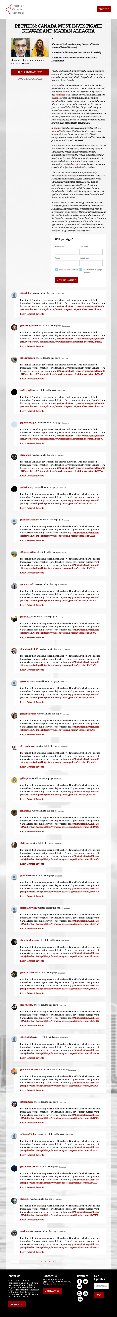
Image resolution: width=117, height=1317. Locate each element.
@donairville (26, 972)
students (76, 164)
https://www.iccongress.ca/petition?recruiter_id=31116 (68, 536)
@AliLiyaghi (26, 390)
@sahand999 (26, 1231)
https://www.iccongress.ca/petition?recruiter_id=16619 (75, 341)
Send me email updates (68, 270)
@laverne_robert (28, 325)
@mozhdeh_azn (28, 940)
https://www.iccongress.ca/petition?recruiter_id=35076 (69, 633)
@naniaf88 (25, 811)
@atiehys (24, 843)
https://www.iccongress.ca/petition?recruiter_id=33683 (72, 1053)
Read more (17, 1304)
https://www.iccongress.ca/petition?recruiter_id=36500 (76, 439)
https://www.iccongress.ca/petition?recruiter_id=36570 (76, 406)
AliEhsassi (94, 824)
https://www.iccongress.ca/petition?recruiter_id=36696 (76, 374)
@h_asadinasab (27, 746)
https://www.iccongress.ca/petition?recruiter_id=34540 (72, 924)
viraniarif (94, 500)
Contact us (52, 1291)
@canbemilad (27, 1166)
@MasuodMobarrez (30, 1134)
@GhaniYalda (26, 1102)
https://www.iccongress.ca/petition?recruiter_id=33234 (72, 1183)
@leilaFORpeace (28, 713)
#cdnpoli (44, 309)
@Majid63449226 (28, 908)
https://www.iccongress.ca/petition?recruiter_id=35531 (68, 568)
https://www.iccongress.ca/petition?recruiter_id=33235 (71, 1150)
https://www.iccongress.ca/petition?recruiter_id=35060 (69, 665)
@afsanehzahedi (28, 519)
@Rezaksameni (27, 358)
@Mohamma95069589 (31, 1069)
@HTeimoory (27, 487)
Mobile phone (85, 258)
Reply (23, 314)
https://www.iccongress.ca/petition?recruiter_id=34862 (69, 794)
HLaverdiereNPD (30, 309)
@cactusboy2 (26, 1005)
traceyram (82, 306)
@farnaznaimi (27, 681)
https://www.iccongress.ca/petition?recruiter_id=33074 (72, 1247)
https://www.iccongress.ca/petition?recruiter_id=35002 (69, 697)
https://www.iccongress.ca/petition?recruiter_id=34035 (72, 1021)
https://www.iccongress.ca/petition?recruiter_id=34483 (72, 956)
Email (57, 258)
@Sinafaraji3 (26, 552)
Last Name (83, 246)
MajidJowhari (28, 827)
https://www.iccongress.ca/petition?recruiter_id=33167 (71, 1215)
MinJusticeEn (65, 306)
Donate (104, 9)
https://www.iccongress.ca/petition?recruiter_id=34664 (72, 859)
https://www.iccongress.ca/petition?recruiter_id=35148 (69, 600)
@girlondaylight (28, 422)
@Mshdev (25, 875)
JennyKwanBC (97, 306)
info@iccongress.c (58, 1284)
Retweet (31, 314)
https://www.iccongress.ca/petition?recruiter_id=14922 (72, 827)
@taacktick (25, 293)
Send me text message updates (92, 271)
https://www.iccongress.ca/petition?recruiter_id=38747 (76, 309)
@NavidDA (25, 616)
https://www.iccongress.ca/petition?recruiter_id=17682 (72, 1118)
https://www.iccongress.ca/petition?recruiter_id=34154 (72, 988)
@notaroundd (27, 584)
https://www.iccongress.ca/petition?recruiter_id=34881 (69, 762)
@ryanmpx (25, 455)
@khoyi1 (24, 778)
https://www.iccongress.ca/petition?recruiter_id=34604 (72, 891)
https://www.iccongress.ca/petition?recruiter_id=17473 (68, 730)
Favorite (40, 314)
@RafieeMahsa (27, 1037)
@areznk (24, 1199)
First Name (59, 246)
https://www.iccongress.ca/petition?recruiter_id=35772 (69, 503)
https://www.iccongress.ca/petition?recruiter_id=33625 (72, 1085)
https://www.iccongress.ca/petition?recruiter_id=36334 (76, 471)
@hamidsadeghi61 (29, 649)
